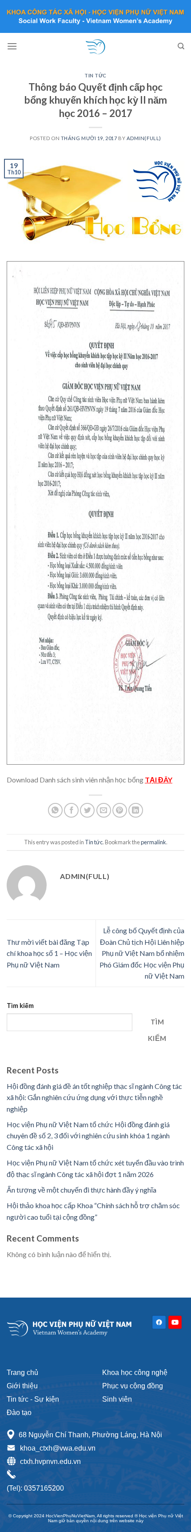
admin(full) (144, 138)
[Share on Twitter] (87, 810)
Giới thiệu (22, 1386)
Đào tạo (19, 1412)
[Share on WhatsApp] (55, 810)
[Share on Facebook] (71, 810)
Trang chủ (22, 1372)
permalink (153, 842)
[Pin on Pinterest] (119, 810)
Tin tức (95, 75)
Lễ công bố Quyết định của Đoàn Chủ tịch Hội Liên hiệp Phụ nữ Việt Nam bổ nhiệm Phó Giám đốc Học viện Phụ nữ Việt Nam (141, 953)
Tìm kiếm (20, 1005)
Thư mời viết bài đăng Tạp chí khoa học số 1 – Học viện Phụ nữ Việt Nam (49, 953)
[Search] (181, 46)
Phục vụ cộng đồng (132, 1386)
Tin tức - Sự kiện (33, 1399)
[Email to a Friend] (103, 810)
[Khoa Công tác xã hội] (95, 46)
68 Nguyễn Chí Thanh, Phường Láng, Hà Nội (90, 1435)
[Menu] (12, 46)
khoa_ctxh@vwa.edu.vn (58, 1448)
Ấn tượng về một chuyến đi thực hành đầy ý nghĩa (81, 1189)
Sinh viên (117, 1399)
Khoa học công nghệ (134, 1372)
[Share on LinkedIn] (135, 810)
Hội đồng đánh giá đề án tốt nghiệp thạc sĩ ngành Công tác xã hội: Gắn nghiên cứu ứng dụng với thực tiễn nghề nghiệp (94, 1097)
